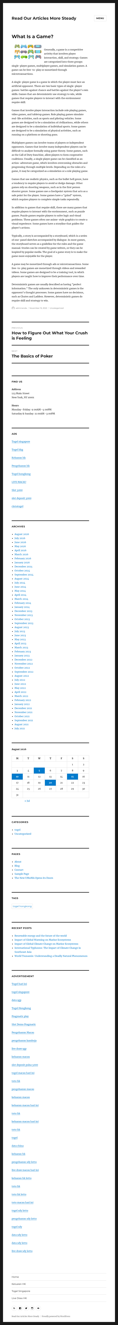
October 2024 (22, 570)
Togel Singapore (21, 1291)
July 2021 (20, 728)
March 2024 (21, 598)
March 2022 (21, 696)
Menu (100, 18)
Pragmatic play (20, 1016)
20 (50, 782)
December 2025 (23, 566)
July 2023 (20, 631)
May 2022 (20, 687)
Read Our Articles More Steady (44, 18)
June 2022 (20, 683)
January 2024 (22, 607)
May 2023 (20, 639)
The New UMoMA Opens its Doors (34, 877)
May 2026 (20, 546)
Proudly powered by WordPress (56, 1316)
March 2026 (21, 554)
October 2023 (22, 619)
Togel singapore (21, 441)
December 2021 (23, 708)
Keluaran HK (19, 1284)
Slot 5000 (17, 490)
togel (17, 829)
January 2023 (22, 655)
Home (15, 1277)
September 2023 (24, 623)
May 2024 (20, 590)
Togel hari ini (19, 983)
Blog (17, 865)
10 (17, 776)
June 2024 (20, 586)
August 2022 (22, 675)
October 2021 (22, 716)
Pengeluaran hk (21, 465)
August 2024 (22, 578)
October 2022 (22, 667)
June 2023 (20, 635)
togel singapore (20, 991)
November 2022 (24, 663)
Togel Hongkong (21, 1008)
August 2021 (21, 724)
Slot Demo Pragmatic (24, 1024)
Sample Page (22, 873)
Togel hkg (17, 449)
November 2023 (24, 615)
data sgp (16, 1000)
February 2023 (23, 651)
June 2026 (20, 542)
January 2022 (22, 704)
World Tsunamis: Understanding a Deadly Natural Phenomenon (51, 956)
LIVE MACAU (19, 482)
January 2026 (22, 562)
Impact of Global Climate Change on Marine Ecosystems (46, 943)
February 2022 (23, 700)
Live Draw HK (19, 1298)
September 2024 (24, 574)
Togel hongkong (21, 473)
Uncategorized (57, 308)
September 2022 (24, 671)
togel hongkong (22, 906)
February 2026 (23, 558)
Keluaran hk (19, 457)
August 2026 (22, 534)
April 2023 (20, 643)
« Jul (27, 800)
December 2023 (23, 611)
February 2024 (23, 602)
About (18, 861)
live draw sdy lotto (22, 1251)
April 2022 (20, 692)
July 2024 (20, 582)
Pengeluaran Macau (23, 1032)
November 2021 (23, 712)
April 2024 (20, 594)
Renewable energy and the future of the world (41, 935)
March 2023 (21, 647)
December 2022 (23, 659)
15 (72, 776)
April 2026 (20, 550)
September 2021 (24, 720)
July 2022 (20, 679)
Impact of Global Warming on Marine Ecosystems (43, 939)
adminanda (21, 308)
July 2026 (20, 538)
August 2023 (22, 627)
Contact (19, 869)
